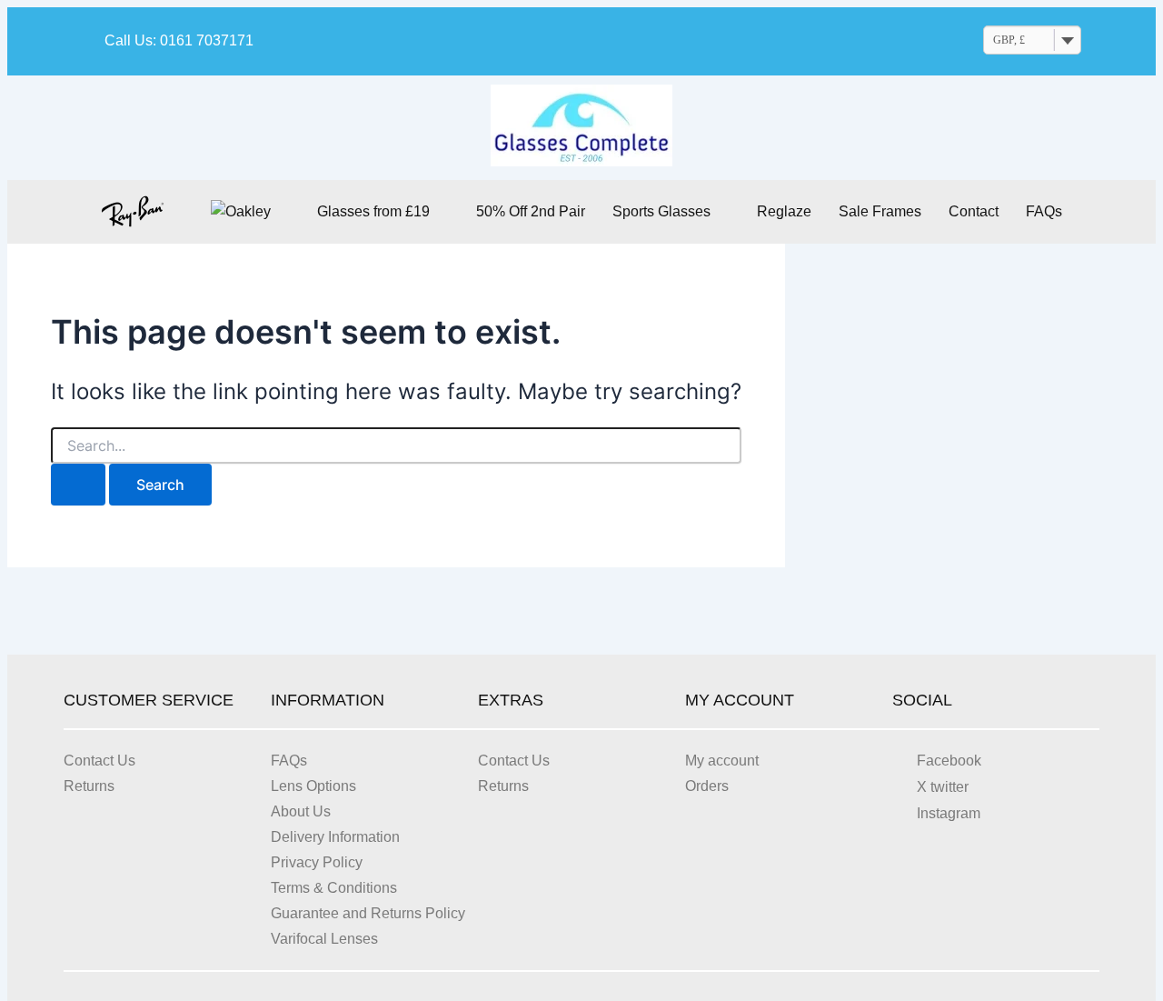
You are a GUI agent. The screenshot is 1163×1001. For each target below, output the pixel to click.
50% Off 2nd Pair (530, 211)
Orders (707, 786)
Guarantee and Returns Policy (368, 913)
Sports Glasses (661, 211)
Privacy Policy (317, 862)
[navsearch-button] (878, 42)
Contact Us (99, 760)
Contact (974, 211)
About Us (301, 811)
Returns (89, 786)
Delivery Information (335, 837)
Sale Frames (880, 211)
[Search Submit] (78, 485)
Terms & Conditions (334, 888)
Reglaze (784, 211)
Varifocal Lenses (324, 938)
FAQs (1044, 211)
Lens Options (313, 786)
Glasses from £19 (373, 211)
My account (722, 760)
